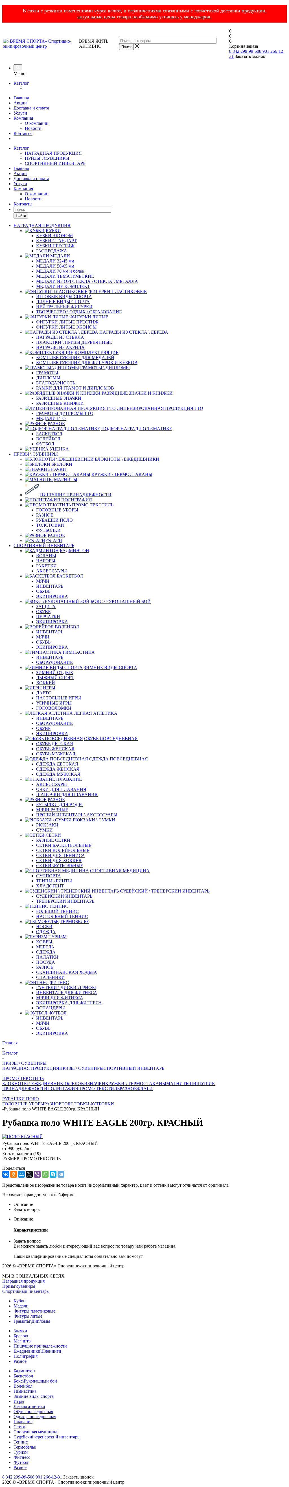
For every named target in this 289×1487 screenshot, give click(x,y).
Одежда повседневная (35, 1416)
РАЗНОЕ (128, 1088)
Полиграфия (26, 1356)
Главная (21, 97)
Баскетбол (23, 1376)
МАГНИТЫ (178, 1083)
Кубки (20, 1300)
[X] (29, 1174)
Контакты (23, 133)
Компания (23, 118)
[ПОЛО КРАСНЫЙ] (22, 1136)
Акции (20, 102)
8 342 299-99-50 (244, 51)
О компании (37, 123)
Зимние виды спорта (34, 1396)
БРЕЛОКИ (77, 1083)
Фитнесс (22, 1457)
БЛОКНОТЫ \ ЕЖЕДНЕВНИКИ (34, 1083)
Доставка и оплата (31, 108)
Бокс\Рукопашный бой (35, 1381)
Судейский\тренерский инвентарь (46, 1436)
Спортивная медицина (35, 1431)
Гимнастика (25, 1391)
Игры (19, 1401)
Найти (21, 215)
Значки (20, 1330)
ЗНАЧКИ (96, 1083)
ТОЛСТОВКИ (75, 1103)
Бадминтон (24, 1370)
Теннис (21, 1442)
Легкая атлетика (29, 1406)
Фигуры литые (28, 1316)
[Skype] (53, 1174)
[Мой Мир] (21, 1174)
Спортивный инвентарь (25, 1291)
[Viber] (37, 1174)
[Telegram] (61, 1174)
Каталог (21, 83)
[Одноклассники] (13, 1174)
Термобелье (25, 1447)
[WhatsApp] (45, 1174)
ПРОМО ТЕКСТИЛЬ (99, 1088)
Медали (21, 1306)
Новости (33, 128)
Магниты (23, 1341)
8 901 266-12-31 (47, 1477)
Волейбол (23, 1386)
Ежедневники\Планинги (37, 1351)
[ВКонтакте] (5, 1174)
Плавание (23, 1421)
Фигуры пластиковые (34, 1311)
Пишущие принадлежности (40, 1346)
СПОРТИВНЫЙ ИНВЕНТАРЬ (55, 163)
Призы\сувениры (18, 1286)
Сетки (19, 1426)
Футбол (21, 1462)
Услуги (20, 113)
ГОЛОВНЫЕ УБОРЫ (23, 1103)
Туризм (21, 1452)
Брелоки (22, 1335)
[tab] (150, 1204)
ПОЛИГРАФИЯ (62, 1088)
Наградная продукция (23, 1281)
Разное (20, 1361)
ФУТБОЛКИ (101, 1103)
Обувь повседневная (33, 1411)
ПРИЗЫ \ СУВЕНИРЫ (47, 158)
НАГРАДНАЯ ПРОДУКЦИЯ (53, 153)
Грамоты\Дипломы (32, 1321)
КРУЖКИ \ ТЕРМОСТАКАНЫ (135, 1083)
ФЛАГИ (145, 1088)
